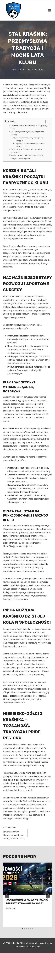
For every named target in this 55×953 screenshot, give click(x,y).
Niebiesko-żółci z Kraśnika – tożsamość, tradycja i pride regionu (27, 157)
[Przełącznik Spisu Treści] (46, 122)
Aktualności (27, 28)
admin (21, 69)
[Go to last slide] (7, 894)
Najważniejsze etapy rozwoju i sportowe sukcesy (27, 133)
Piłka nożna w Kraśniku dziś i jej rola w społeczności (26, 151)
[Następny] (48, 894)
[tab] (22, 928)
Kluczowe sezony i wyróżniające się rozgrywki (29, 139)
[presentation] (27, 879)
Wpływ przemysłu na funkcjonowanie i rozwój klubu (30, 144)
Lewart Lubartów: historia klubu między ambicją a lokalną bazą (13, 833)
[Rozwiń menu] (49, 10)
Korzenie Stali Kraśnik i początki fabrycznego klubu (29, 127)
